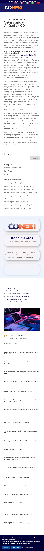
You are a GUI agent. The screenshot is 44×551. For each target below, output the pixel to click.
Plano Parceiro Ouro (13, 291)
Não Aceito (16, 547)
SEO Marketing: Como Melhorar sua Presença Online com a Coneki (21, 352)
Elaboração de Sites (10, 344)
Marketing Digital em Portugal (16, 302)
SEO (32, 89)
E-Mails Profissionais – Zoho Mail (17, 296)
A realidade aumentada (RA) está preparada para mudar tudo (19, 468)
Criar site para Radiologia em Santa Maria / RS (20, 189)
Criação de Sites (11, 288)
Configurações (29, 547)
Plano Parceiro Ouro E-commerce (17, 294)
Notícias (7, 174)
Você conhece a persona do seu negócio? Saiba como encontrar (21, 362)
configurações (26, 544)
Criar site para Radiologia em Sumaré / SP (19, 208)
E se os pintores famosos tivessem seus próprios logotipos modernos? (19, 458)
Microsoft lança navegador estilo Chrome (17, 486)
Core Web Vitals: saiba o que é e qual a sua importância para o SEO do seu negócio (21, 400)
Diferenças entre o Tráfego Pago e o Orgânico (18, 391)
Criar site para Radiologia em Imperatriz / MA (20, 193)
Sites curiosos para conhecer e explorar (16, 477)
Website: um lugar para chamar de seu (16, 422)
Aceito (6, 547)
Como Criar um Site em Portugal (17, 299)
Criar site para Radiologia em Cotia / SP (18, 202)
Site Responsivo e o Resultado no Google (17, 503)
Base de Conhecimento (12, 168)
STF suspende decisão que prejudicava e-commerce (20, 494)
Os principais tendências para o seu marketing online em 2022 (21, 410)
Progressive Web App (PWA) (13, 449)
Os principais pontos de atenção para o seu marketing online (21, 382)
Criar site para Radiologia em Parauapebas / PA (21, 183)
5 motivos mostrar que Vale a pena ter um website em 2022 (21, 372)
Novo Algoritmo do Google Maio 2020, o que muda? (20, 441)
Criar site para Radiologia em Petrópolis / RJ (20, 205)
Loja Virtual (8, 171)
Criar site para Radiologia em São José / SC (19, 186)
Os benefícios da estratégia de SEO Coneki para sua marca (20, 431)
